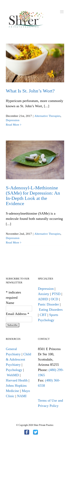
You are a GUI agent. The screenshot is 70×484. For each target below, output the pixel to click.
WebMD (13, 375)
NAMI (21, 396)
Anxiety (43, 294)
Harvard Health (17, 380)
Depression (12, 120)
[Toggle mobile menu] (62, 12)
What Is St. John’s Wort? (30, 90)
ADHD (43, 299)
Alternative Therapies (47, 115)
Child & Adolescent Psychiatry (18, 359)
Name (10, 303)
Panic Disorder (48, 304)
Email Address (17, 314)
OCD (54, 299)
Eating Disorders (51, 309)
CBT (43, 315)
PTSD (56, 294)
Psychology (14, 370)
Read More (12, 124)
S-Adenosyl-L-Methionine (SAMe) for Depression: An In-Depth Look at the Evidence (33, 195)
